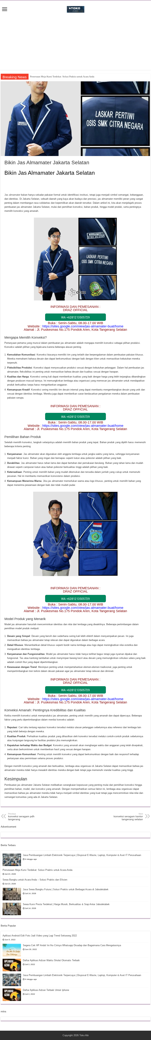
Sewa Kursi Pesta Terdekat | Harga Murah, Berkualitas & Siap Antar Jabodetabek (66, 904)
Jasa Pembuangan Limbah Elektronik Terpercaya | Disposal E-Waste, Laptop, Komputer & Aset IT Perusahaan (82, 855)
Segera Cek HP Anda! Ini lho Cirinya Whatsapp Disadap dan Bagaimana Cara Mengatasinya (72, 945)
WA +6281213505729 (75, 317)
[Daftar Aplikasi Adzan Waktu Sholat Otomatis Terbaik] (12, 965)
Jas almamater (12, 194)
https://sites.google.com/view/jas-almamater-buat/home (82, 326)
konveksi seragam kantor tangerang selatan (128, 817)
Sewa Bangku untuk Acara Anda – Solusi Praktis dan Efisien (35, 879)
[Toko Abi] (75, 8)
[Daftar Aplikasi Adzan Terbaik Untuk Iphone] (12, 994)
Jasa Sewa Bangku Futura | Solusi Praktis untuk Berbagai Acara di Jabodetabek (65, 889)
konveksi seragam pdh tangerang (21, 817)
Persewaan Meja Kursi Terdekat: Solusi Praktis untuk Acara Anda (62, 76)
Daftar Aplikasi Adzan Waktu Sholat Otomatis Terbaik (51, 960)
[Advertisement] (75, 44)
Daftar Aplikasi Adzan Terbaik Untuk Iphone (46, 990)
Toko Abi (84, 1035)
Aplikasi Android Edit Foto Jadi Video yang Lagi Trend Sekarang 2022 (40, 935)
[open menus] (4, 10)
